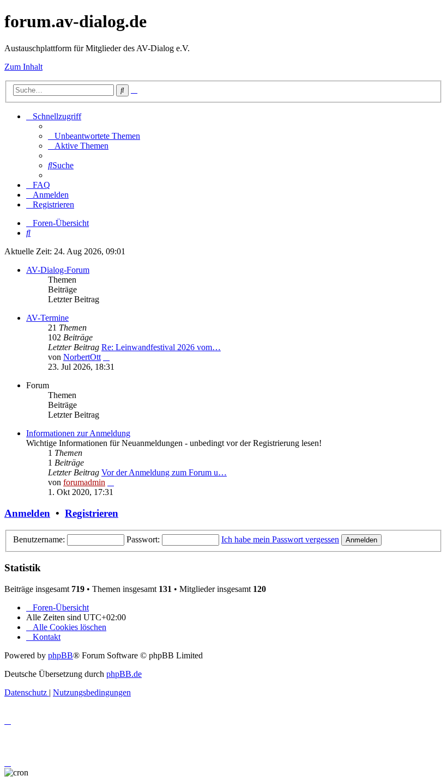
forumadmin (84, 482)
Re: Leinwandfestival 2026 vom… (161, 347)
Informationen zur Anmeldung (78, 433)
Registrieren (91, 513)
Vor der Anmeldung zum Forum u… (164, 472)
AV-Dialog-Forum (57, 269)
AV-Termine (47, 317)
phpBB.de (124, 674)
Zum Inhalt (23, 66)
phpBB (60, 655)
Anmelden (27, 513)
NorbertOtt (82, 357)
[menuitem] (94, 135)
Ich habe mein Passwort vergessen (280, 539)
